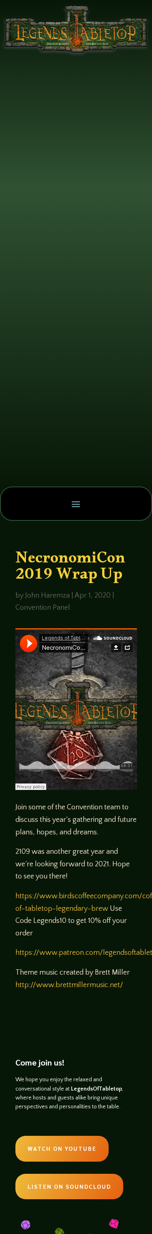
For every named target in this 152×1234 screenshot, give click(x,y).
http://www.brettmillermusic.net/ (69, 985)
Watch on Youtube (62, 1148)
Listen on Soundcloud (69, 1186)
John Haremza (47, 596)
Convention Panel (42, 608)
